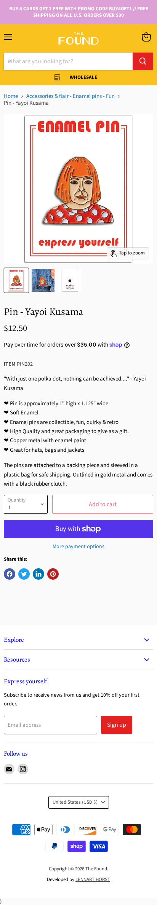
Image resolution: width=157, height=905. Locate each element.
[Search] (143, 61)
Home (11, 96)
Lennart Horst (92, 879)
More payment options (78, 547)
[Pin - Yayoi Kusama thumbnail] (16, 280)
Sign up (116, 725)
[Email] (9, 769)
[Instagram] (23, 769)
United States (75, 802)
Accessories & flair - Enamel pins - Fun (70, 96)
